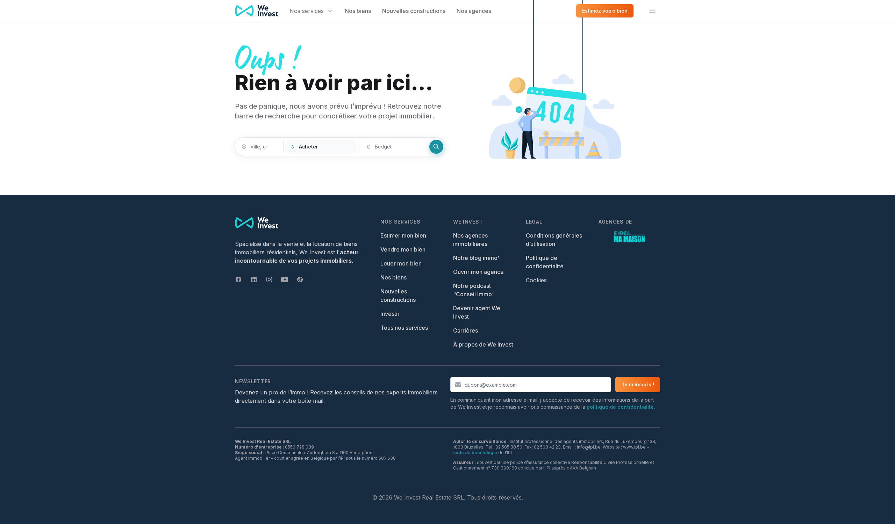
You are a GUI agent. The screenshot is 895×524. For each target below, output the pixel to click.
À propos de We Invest (483, 344)
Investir (390, 313)
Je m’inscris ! (637, 384)
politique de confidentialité (620, 407)
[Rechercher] (436, 147)
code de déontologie (475, 452)
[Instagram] (269, 279)
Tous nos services (404, 327)
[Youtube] (284, 279)
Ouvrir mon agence (478, 271)
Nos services (306, 10)
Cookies (536, 280)
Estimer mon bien (403, 235)
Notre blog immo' (476, 257)
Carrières (465, 330)
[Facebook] (238, 279)
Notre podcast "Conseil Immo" (474, 290)
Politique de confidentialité (545, 262)
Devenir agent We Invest (476, 312)
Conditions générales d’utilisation (554, 239)
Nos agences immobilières (470, 239)
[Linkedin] (253, 279)
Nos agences (474, 10)
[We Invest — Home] (256, 10)
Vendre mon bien (402, 249)
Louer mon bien (401, 263)
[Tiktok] (299, 279)
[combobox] (259, 147)
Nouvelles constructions (413, 10)
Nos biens (358, 10)
